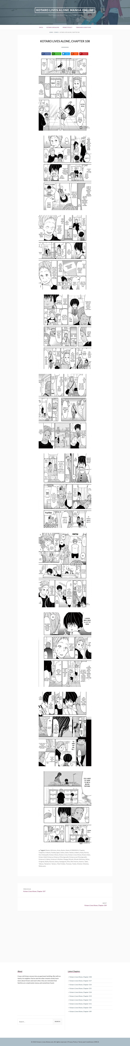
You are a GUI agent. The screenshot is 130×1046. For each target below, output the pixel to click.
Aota (58, 850)
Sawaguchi (62, 861)
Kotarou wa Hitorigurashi (78, 857)
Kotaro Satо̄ (43, 857)
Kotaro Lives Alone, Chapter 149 (81, 1011)
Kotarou (50, 857)
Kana (81, 852)
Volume (79, 864)
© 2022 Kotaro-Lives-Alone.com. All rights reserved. (49, 1042)
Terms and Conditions (83, 27)
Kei (40, 855)
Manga (65, 859)
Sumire (81, 861)
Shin (68, 861)
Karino (86, 852)
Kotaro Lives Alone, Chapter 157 (81, 981)
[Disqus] (65, 936)
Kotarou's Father (44, 859)
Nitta (87, 859)
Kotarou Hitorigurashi (61, 857)
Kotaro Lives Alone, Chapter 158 (81, 977)
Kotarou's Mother (57, 859)
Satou (57, 861)
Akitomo (53, 850)
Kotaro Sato (86, 855)
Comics (56, 32)
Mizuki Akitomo (79, 859)
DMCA (41, 27)
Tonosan (69, 864)
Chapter (82, 850)
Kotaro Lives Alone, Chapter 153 (81, 996)
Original (41, 861)
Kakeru (77, 852)
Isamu (62, 852)
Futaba (53, 852)
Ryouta (51, 861)
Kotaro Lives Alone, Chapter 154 (81, 992)
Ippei (58, 852)
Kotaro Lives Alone (52, 27)
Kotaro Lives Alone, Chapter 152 (81, 1000)
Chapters (42, 852)
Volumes (86, 864)
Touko (74, 864)
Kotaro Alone (53, 855)
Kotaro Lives (63, 855)
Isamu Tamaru (69, 852)
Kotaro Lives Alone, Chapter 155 (81, 988)
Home (51, 32)
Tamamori (47, 864)
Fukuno (47, 852)
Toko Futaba (61, 864)
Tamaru (53, 864)
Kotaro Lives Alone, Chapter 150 (81, 1007)
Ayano (63, 850)
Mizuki (71, 859)
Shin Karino (74, 861)
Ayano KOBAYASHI (72, 850)
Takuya (41, 864)
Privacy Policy (67, 27)
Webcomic (42, 866)
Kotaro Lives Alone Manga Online (65, 10)
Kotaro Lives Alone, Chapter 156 (81, 984)
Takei (86, 861)
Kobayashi (45, 855)
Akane (47, 850)
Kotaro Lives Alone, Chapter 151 (81, 1004)
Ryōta (47, 861)
